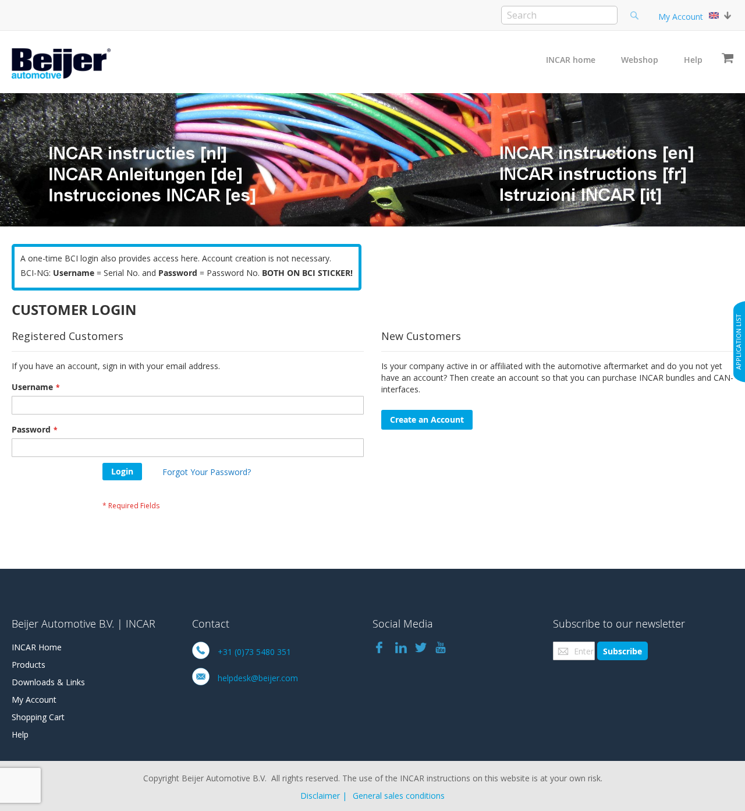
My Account (680, 16)
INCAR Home (37, 647)
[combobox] (559, 15)
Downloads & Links (48, 682)
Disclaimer (320, 795)
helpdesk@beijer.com (258, 677)
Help (693, 59)
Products (28, 664)
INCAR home (570, 59)
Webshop (639, 59)
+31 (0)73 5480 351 (254, 651)
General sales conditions (399, 795)
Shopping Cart (38, 717)
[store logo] (61, 63)
